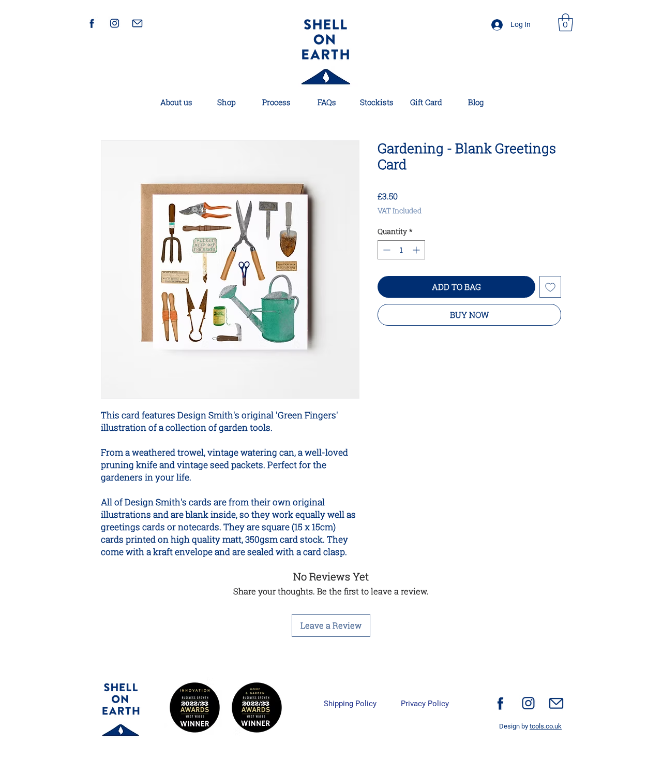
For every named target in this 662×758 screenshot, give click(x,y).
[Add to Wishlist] (550, 287)
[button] (565, 22)
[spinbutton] (401, 250)
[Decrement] (385, 250)
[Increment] (417, 250)
